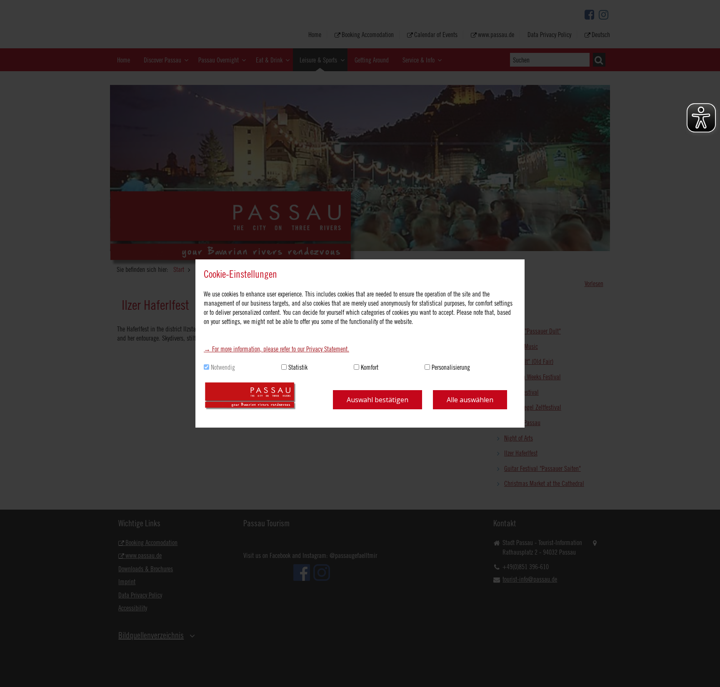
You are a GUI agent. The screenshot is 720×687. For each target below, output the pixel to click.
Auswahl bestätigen (377, 399)
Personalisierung (451, 367)
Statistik (298, 367)
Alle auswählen (470, 399)
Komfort (369, 367)
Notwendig (223, 367)
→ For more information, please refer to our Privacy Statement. (276, 349)
